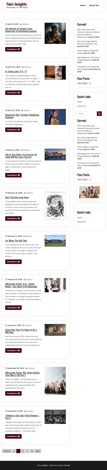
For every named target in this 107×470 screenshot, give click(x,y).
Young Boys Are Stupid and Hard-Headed (88, 68)
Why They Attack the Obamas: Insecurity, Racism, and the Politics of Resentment (88, 33)
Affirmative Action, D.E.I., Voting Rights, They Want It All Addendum (21, 285)
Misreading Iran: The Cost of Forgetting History (88, 58)
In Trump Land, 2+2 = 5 (15, 71)
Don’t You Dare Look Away (17, 197)
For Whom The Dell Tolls (16, 240)
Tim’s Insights (16, 4)
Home (83, 5)
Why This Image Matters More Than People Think (87, 42)
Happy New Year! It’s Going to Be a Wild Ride (21, 331)
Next (37, 451)
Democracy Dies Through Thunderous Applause (22, 116)
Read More (12, 49)
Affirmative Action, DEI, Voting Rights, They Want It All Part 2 (22, 374)
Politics (25, 24)
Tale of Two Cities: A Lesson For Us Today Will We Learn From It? (21, 156)
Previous (7, 451)
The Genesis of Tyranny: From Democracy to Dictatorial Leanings (21, 30)
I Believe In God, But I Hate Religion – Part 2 (22, 417)
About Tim (94, 5)
